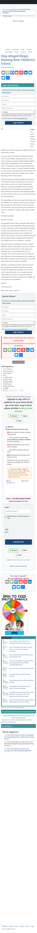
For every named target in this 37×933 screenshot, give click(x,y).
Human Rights (8, 52)
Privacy (22, 926)
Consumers (23, 52)
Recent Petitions (7, 638)
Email (7, 507)
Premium (5, 926)
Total (6, 529)
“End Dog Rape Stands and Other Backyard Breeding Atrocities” (16, 11)
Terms (27, 926)
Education (29, 49)
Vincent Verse (10, 67)
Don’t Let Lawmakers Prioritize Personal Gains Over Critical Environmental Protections (20, 649)
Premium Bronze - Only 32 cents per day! (18, 517)
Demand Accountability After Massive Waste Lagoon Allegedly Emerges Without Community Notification (21, 663)
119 (22, 390)
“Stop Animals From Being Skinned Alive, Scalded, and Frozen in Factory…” (19, 736)
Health (22, 49)
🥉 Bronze (13, 416)
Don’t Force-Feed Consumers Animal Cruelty (21, 668)
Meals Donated (8, 16)
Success (30, 52)
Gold (24, 469)
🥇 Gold (18, 421)
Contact (11, 926)
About (16, 926)
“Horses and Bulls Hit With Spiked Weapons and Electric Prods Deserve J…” (19, 743)
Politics (16, 52)
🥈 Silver (24, 416)
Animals (7, 49)
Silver (19, 469)
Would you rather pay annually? (18, 566)
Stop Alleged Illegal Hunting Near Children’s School (18, 59)
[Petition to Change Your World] (18, 21)
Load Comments (18, 362)
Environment (15, 49)
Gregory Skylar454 (14, 290)
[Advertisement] (18, 35)
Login (32, 926)
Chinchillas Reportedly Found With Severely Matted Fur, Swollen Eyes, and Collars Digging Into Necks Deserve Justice (21, 694)
